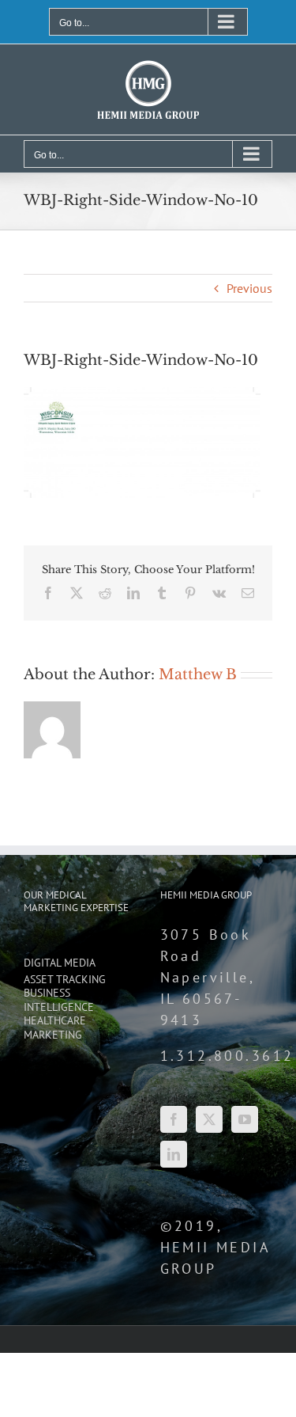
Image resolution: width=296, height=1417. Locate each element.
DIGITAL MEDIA (60, 963)
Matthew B (198, 674)
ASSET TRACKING (65, 979)
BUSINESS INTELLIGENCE (59, 1000)
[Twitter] (209, 1119)
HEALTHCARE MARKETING (55, 1028)
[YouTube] (244, 1119)
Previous (249, 288)
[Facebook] (173, 1119)
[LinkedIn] (173, 1154)
